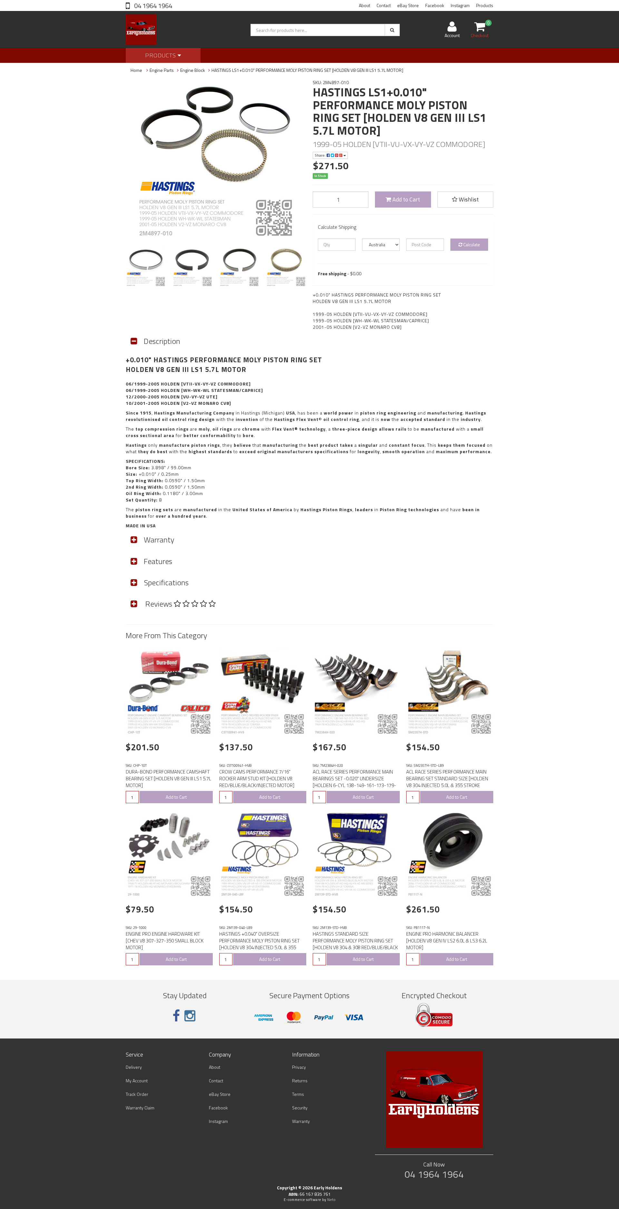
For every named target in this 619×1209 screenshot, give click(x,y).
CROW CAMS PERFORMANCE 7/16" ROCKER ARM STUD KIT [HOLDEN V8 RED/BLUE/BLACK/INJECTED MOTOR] (256, 778)
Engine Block (192, 70)
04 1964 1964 (152, 6)
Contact (384, 5)
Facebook (434, 5)
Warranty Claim (140, 1107)
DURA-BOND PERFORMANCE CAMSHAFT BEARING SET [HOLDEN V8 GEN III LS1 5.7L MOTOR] (168, 778)
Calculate (471, 244)
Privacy (299, 1067)
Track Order (137, 1094)
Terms (298, 1094)
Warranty (301, 1121)
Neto (331, 1199)
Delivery (134, 1067)
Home (136, 70)
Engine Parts (162, 70)
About (364, 5)
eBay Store (408, 5)
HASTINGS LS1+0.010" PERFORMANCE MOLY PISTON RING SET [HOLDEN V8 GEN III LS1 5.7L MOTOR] (307, 70)
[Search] (392, 30)
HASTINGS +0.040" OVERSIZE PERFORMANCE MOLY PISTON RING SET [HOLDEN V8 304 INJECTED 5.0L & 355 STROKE (259, 944)
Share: (321, 155)
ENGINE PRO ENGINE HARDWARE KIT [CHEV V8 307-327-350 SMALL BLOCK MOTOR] (164, 940)
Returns (300, 1080)
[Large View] (146, 267)
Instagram (460, 5)
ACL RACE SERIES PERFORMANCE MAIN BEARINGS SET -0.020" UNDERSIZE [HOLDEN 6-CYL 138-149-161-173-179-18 (354, 782)
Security (300, 1107)
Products (484, 5)
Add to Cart (405, 199)
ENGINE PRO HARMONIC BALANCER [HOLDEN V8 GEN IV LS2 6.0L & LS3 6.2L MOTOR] (446, 940)
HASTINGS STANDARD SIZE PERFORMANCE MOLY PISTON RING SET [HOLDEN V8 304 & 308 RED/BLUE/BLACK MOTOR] (355, 944)
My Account (137, 1080)
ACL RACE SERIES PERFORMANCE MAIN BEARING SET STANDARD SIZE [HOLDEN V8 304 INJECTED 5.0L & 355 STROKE (447, 778)
